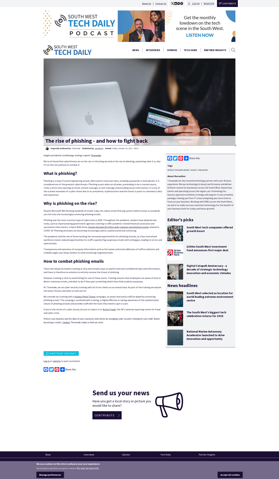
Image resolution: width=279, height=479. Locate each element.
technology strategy (182, 170)
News (135, 50)
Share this (194, 158)
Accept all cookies (230, 474)
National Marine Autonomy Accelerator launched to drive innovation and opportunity (206, 335)
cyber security (203, 170)
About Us (146, 3)
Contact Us (160, 3)
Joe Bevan (99, 148)
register (57, 361)
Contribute (229, 3)
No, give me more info (88, 467)
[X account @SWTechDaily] (172, 3)
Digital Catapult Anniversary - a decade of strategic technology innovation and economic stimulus (209, 269)
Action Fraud (109, 309)
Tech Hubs (190, 50)
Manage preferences (50, 474)
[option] (139, 26)
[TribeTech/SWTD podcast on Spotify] (178, 3)
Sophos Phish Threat (85, 296)
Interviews (153, 50)
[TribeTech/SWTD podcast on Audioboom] (181, 3)
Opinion (172, 50)
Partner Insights (215, 50)
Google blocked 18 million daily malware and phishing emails (118, 227)
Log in (47, 361)
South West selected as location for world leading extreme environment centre (210, 296)
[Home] (78, 50)
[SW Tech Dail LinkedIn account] (175, 3)
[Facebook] (169, 158)
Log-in (196, 3)
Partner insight (63, 353)
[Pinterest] (180, 158)
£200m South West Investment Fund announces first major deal (207, 248)
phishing (170, 170)
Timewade (96, 155)
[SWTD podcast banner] (139, 26)
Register (209, 3)
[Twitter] (175, 158)
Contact (66, 322)
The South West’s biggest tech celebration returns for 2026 (206, 314)
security (194, 170)
